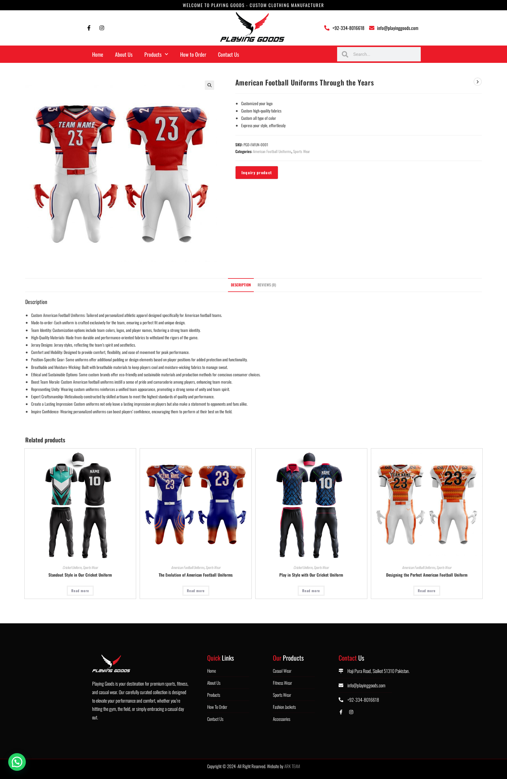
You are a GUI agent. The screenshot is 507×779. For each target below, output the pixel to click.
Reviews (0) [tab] (267, 285)
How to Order (193, 54)
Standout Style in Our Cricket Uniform (80, 575)
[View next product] (478, 82)
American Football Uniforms (272, 151)
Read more (80, 590)
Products (153, 54)
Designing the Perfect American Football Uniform (426, 575)
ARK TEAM (292, 766)
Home (97, 54)
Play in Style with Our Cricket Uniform (311, 575)
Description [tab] (241, 285)
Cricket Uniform (72, 567)
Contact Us (228, 54)
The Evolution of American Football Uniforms (196, 575)
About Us (124, 54)
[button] (209, 85)
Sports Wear (301, 151)
